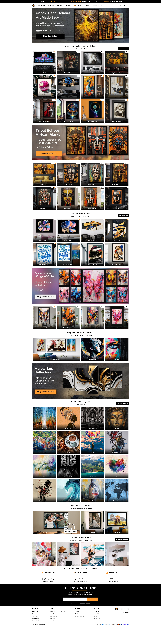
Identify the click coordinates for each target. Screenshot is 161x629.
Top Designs (52, 613)
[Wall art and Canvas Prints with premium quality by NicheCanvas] (39, 5)
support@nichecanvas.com (100, 613)
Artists (80, 5)
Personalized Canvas (54, 620)
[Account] (120, 5)
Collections (51, 5)
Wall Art (84, 538)
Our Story (77, 611)
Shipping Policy (35, 618)
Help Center (35, 611)
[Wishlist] (124, 5)
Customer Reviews (79, 616)
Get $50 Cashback (92, 599)
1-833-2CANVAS (97, 618)
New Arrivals (52, 618)
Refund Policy (35, 616)
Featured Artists (53, 616)
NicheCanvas (42, 624)
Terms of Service (36, 620)
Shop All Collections (123, 403)
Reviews (86, 5)
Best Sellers (60, 5)
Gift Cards (63, 611)
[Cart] (127, 5)
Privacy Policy (35, 613)
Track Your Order (97, 611)
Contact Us (96, 616)
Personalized (70, 5)
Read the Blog (78, 613)
